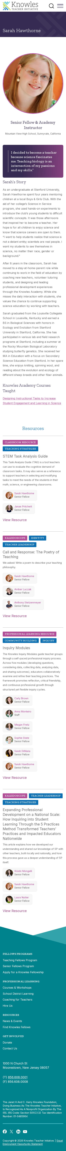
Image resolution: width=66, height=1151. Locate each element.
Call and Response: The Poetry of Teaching (31, 554)
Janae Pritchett (23, 506)
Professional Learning (21, 981)
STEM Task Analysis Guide (25, 456)
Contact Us (10, 1048)
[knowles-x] (11, 1131)
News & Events (12, 1021)
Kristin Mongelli (23, 871)
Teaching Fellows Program (20, 960)
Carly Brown (21, 698)
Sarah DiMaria (22, 751)
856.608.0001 (17, 1077)
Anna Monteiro (22, 711)
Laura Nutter (21, 897)
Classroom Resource (20, 442)
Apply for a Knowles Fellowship (23, 972)
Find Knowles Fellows (16, 1027)
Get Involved (13, 1036)
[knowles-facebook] (5, 1131)
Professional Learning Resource (29, 634)
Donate (7, 1042)
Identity (37, 537)
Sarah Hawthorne (24, 493)
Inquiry (48, 640)
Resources (11, 1014)
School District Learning (18, 993)
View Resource (15, 520)
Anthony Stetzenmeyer (27, 602)
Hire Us (8, 1005)
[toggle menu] (60, 7)
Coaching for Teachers (17, 999)
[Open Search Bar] (51, 6)
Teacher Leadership (19, 544)
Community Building (21, 640)
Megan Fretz (21, 724)
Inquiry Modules (16, 648)
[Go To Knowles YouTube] (25, 1131)
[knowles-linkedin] (18, 1131)
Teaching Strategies (20, 448)
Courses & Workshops (17, 987)
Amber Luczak (22, 589)
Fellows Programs (17, 953)
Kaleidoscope (15, 537)
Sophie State (21, 737)
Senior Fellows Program (18, 966)
